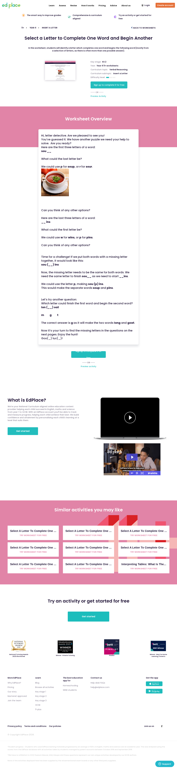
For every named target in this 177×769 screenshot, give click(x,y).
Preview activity (88, 366)
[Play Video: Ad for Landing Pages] (132, 457)
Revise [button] (73, 5)
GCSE (37, 705)
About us (126, 5)
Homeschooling (70, 685)
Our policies (55, 726)
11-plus (38, 709)
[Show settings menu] (137, 473)
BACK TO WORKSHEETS (144, 27)
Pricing (102, 5)
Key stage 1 (40, 691)
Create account (165, 5)
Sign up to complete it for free (109, 85)
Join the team (14, 700)
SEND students (70, 690)
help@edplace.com (100, 687)
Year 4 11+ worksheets (107, 65)
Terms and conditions (35, 726)
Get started (22, 431)
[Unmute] (131, 473)
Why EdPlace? (14, 682)
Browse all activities (44, 687)
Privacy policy (15, 726)
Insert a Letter (120, 73)
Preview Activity (98, 96)
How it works (87, 5)
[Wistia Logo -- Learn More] (153, 473)
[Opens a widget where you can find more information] (164, 764)
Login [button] (147, 5)
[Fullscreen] (142, 473)
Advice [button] (113, 5)
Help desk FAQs (98, 682)
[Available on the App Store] (157, 685)
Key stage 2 (40, 696)
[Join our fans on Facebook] (162, 726)
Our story (12, 691)
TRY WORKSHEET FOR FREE (33, 535)
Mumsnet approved (17, 696)
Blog (37, 682)
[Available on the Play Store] (157, 692)
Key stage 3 (40, 700)
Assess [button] (62, 5)
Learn (51, 5)
